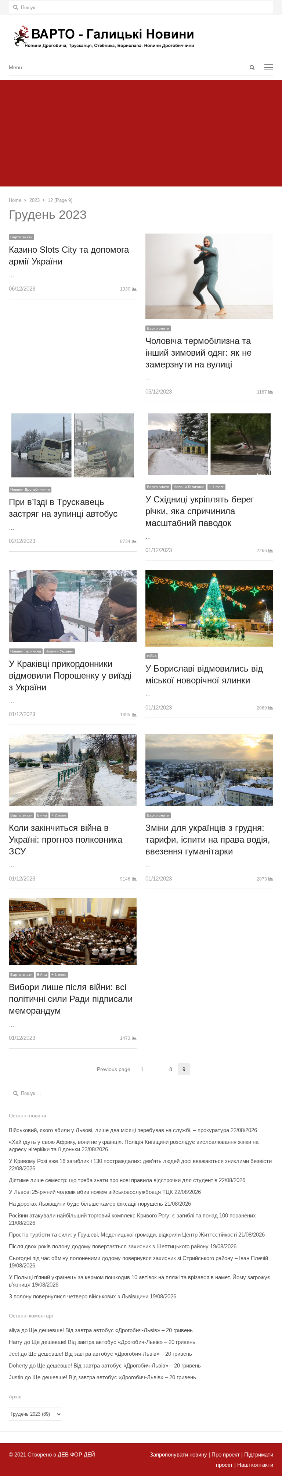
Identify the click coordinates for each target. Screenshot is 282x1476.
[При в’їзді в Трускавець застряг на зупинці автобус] (73, 416)
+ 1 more (216, 487)
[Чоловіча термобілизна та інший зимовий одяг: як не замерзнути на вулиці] (209, 238)
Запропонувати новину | (180, 1454)
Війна (152, 656)
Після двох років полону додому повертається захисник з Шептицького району (109, 1246)
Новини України (59, 651)
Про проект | (226, 1454)
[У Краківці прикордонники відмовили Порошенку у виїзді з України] (73, 575)
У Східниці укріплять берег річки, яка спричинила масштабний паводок (199, 511)
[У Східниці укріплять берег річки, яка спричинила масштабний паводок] (209, 416)
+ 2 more (58, 815)
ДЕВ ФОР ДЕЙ (76, 1454)
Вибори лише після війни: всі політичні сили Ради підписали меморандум (71, 999)
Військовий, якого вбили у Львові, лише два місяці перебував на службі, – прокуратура (119, 1130)
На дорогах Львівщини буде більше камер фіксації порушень (86, 1204)
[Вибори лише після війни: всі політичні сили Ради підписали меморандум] (73, 903)
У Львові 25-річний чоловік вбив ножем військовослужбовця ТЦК (91, 1192)
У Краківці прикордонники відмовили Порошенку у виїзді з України (70, 675)
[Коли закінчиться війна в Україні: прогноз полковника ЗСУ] (73, 739)
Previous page (113, 1069)
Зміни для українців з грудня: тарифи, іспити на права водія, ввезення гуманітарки (207, 839)
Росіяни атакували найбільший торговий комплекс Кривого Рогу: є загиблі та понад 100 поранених (132, 1215)
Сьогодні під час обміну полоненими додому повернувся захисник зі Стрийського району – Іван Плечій (138, 1258)
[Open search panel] (251, 67)
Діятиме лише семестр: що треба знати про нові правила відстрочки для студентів (113, 1180)
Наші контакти (254, 1465)
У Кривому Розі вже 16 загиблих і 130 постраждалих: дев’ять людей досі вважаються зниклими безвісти (140, 1161)
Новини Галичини (189, 487)
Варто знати (21, 237)
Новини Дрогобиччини (30, 489)
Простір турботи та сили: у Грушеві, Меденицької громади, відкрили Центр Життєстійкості (123, 1234)
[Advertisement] (141, 131)
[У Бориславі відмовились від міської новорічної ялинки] (209, 575)
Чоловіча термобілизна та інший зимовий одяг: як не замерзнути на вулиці (198, 352)
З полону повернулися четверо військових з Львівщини (78, 1296)
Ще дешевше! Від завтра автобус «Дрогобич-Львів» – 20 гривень (111, 1330)
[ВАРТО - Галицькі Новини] (141, 37)
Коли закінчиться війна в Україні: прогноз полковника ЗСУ (65, 839)
